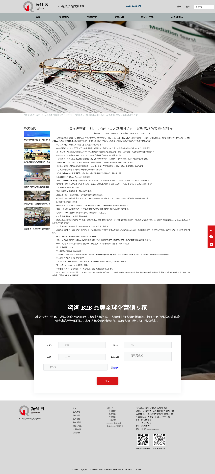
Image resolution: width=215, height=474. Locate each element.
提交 (107, 381)
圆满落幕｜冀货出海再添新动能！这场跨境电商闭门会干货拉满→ (38, 223)
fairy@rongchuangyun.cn (150, 429)
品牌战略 (76, 412)
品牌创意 (76, 415)
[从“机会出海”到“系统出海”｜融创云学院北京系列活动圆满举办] (37, 154)
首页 (74, 408)
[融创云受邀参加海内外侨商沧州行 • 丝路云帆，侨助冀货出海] (37, 131)
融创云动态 (77, 426)
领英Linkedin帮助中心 (115, 426)
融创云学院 (77, 422)
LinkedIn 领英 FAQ (114, 423)
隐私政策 (76, 433)
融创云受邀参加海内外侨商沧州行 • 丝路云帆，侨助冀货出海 (38, 134)
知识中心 (110, 408)
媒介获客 (112, 411)
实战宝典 (112, 414)
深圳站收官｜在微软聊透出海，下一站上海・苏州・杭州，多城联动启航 (38, 198)
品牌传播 (76, 419)
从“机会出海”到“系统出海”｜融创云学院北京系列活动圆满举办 (38, 157)
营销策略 (112, 417)
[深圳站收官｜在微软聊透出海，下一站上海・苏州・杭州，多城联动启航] (37, 195)
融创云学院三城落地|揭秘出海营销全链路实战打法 (38, 182)
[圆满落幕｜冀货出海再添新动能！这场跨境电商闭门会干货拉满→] (37, 220)
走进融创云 (77, 429)
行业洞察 (112, 420)
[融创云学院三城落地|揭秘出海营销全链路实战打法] (37, 179)
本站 (148, 133)
